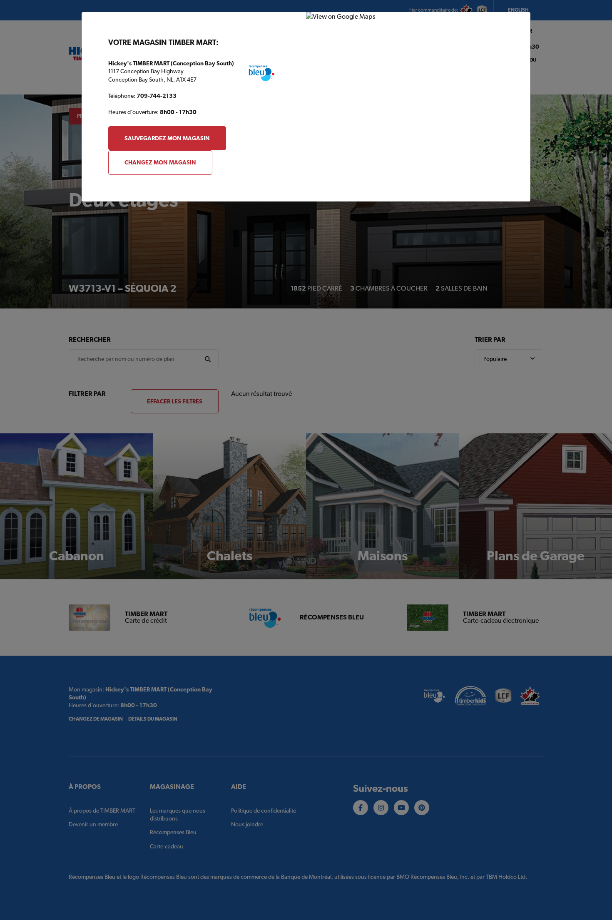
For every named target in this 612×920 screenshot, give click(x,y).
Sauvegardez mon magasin (167, 138)
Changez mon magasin (160, 162)
